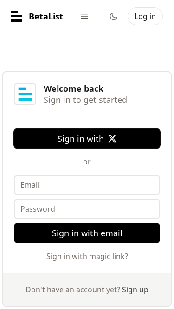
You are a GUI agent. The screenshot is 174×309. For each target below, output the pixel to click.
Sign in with (81, 138)
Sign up (135, 289)
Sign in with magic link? (87, 256)
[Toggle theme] (113, 16)
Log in (145, 16)
